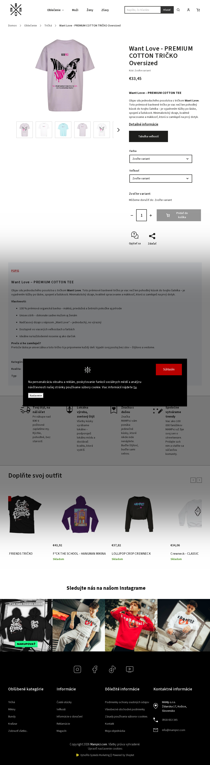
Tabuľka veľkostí (148, 136)
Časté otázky (64, 702)
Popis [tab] (15, 271)
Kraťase (12, 724)
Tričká (11, 702)
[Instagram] (77, 669)
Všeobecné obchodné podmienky (125, 709)
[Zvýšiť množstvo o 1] (151, 215)
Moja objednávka (115, 731)
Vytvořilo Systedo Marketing (95, 755)
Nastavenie (36, 395)
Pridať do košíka (182, 215)
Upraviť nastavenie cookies (105, 749)
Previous (194, 480)
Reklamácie (63, 724)
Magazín (61, 731)
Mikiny (11, 709)
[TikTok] (112, 669)
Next (200, 480)
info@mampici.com (173, 730)
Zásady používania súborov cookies (126, 717)
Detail (55, 542)
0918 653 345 (170, 720)
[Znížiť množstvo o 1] (132, 215)
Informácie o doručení (69, 717)
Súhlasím (169, 369)
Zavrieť (187, 251)
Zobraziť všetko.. (18, 731)
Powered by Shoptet (123, 755)
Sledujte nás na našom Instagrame (106, 588)
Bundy (12, 717)
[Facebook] (94, 669)
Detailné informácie (143, 124)
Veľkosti (61, 709)
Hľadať (167, 10)
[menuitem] (57, 10)
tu (135, 387)
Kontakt (109, 724)
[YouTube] (129, 669)
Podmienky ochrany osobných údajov (127, 702)
